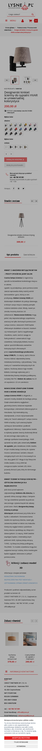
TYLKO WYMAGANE (21, 742)
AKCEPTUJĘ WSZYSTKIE (21, 738)
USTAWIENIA (21, 746)
